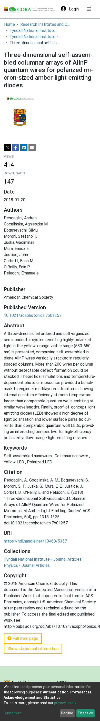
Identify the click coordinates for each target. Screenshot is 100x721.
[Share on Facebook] (15, 147)
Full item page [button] (25, 638)
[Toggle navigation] (89, 9)
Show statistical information (32, 648)
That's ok (85, 713)
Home (9, 24)
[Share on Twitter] (7, 147)
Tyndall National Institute (32, 30)
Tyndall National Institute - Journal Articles (35, 36)
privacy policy (65, 703)
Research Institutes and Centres (46, 24)
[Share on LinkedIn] (23, 147)
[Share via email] (32, 147)
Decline (67, 713)
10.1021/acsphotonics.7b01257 (33, 315)
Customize (13, 713)
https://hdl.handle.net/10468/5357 (35, 541)
